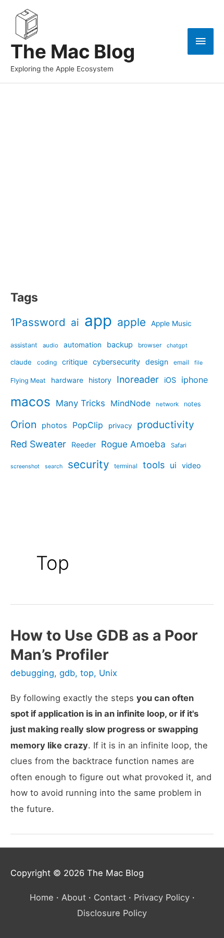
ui (173, 465)
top (87, 673)
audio (50, 345)
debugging (32, 673)
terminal (126, 466)
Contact (110, 897)
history (100, 380)
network (167, 404)
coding (47, 362)
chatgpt (177, 345)
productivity (165, 425)
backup (120, 344)
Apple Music (171, 323)
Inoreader (138, 379)
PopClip (87, 425)
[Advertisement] (75, 195)
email (181, 362)
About (73, 897)
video (191, 465)
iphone (194, 379)
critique (75, 361)
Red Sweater (38, 444)
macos (30, 401)
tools (154, 464)
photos (54, 425)
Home (42, 897)
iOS (170, 380)
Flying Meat (28, 380)
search (54, 466)
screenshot (25, 466)
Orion (23, 424)
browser (149, 345)
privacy (120, 425)
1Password (38, 322)
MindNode (130, 403)
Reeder (83, 444)
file (198, 362)
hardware (67, 380)
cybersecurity (116, 362)
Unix (108, 673)
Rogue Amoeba (133, 444)
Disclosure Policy (112, 913)
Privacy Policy (162, 897)
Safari (178, 445)
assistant (24, 345)
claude (21, 362)
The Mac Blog (72, 51)
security (88, 464)
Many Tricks (80, 403)
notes (192, 404)
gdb (67, 673)
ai (75, 323)
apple (131, 322)
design (156, 361)
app (98, 320)
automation (83, 345)
